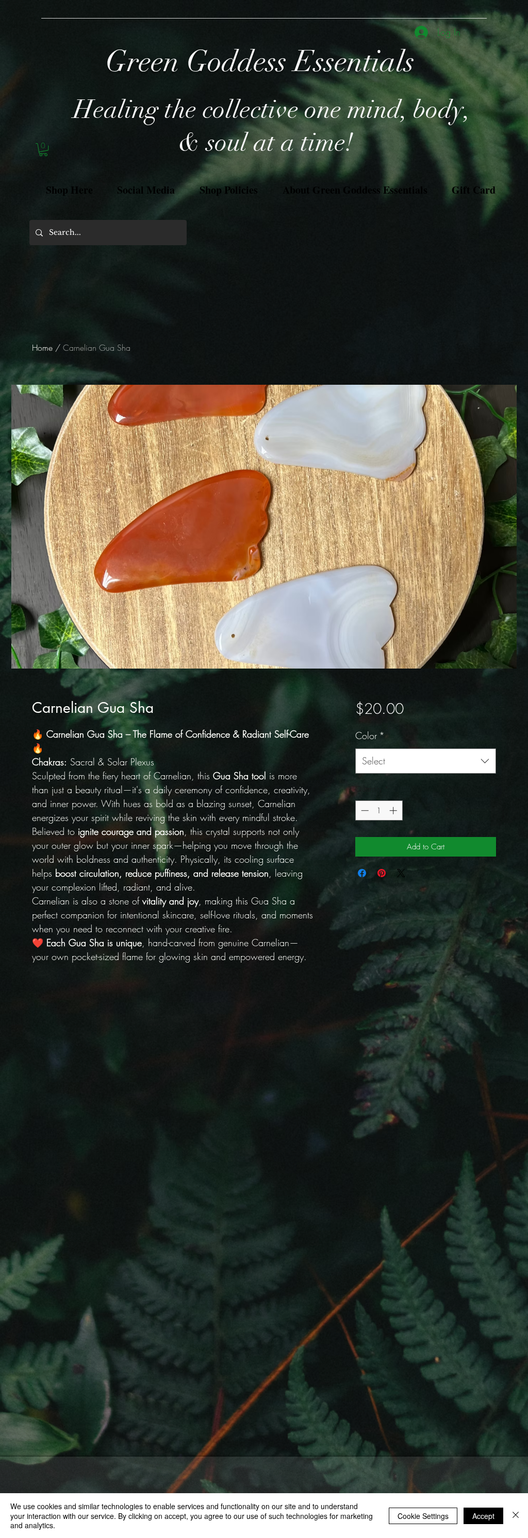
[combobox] (425, 761)
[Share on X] (401, 873)
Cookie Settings (423, 1516)
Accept (483, 1516)
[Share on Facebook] (362, 873)
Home (42, 347)
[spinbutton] (378, 810)
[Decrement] (364, 810)
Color (370, 735)
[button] (43, 149)
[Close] (515, 1515)
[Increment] (394, 810)
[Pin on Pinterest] (381, 873)
